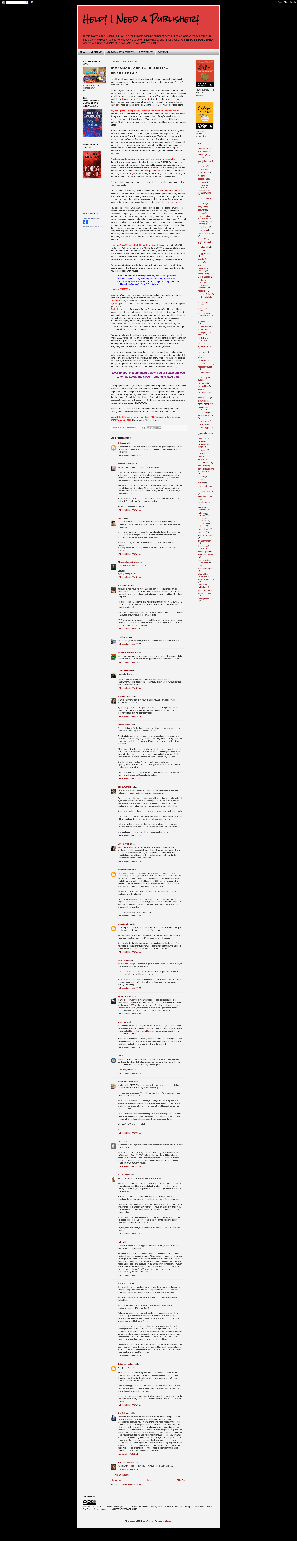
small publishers (205, 486)
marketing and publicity (204, 339)
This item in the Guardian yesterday (138, 99)
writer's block (203, 590)
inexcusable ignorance (203, 304)
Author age (202, 155)
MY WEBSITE (146, 52)
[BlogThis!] (151, 427)
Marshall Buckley (125, 464)
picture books (203, 401)
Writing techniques (206, 599)
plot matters (203, 413)
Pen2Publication (118, 253)
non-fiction (202, 383)
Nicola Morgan (124, 1175)
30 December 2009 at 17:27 (129, 988)
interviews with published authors (205, 314)
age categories (204, 151)
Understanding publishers (204, 561)
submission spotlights (203, 519)
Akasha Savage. (125, 996)
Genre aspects (204, 277)
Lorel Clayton (123, 844)
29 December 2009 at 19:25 (129, 688)
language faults (204, 321)
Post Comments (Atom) (131, 1485)
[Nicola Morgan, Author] (85, 224)
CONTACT (163, 52)
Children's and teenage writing (204, 192)
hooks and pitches (205, 297)
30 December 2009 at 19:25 (129, 1047)
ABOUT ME (96, 52)
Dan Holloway (124, 1283)
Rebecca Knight (125, 696)
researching (203, 441)
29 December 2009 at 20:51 (129, 716)
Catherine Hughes (125, 1364)
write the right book (206, 579)
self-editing (202, 459)
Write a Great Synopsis (203, 575)
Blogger (168, 1521)
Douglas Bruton (124, 870)
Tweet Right (203, 552)
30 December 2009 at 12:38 (129, 952)
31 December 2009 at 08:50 (129, 1133)
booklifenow (137, 199)
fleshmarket (203, 274)
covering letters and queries (204, 217)
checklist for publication (203, 186)
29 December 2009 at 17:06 (129, 577)
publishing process (206, 428)
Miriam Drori (123, 960)
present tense (203, 421)
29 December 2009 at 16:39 (129, 510)
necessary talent (205, 367)
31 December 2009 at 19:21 (129, 1356)
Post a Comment (121, 1475)
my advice (202, 352)
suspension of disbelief (204, 525)
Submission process (203, 514)
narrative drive (204, 364)
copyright (202, 210)
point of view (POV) (206, 416)
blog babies (203, 173)
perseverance (204, 398)
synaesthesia (203, 529)
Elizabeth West (124, 725)
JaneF (120, 1141)
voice (200, 565)
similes (201, 483)
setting (201, 480)
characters (202, 182)
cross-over (202, 230)
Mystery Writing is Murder (128, 573)
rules (200, 456)
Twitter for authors (205, 555)
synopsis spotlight (205, 535)
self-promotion (204, 463)
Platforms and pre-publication (205, 408)
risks (200, 453)
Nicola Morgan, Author (91, 218)
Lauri (120, 518)
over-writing (203, 386)
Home (83, 52)
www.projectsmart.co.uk (155, 171)
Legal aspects (204, 326)
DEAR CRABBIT (205, 242)
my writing (202, 360)
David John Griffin (125, 1082)
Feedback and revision (204, 269)
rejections (202, 438)
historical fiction (204, 294)
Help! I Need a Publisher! (141, 19)
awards (201, 158)
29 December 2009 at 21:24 (129, 778)
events (201, 265)
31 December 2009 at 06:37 (129, 1073)
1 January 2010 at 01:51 (128, 1454)
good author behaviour (203, 286)
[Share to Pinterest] (159, 427)
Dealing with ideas (206, 233)
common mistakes (205, 198)
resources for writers (203, 446)
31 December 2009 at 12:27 (129, 1166)
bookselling (203, 179)
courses (201, 213)
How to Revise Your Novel (140, 1031)
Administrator (124, 924)
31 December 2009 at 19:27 (129, 1405)
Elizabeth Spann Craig (127, 562)
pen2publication (205, 392)
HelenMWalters (124, 787)
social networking (205, 491)
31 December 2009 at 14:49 (129, 1234)
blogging (201, 176)
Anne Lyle (122, 1022)
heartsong (202, 291)
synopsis (201, 532)
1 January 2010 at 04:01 (128, 1469)
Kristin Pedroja (124, 670)
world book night (205, 569)
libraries (201, 330)
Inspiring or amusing (202, 309)
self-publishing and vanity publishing (206, 470)
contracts (202, 204)
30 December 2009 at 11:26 (129, 916)
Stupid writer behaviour (203, 509)
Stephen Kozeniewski (127, 652)
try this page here (172, 202)
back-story (202, 166)
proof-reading (203, 424)
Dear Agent (202, 239)
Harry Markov (124, 585)
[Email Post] (143, 428)
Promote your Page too (91, 226)
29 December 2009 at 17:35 (129, 644)
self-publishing (204, 466)
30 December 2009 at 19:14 (129, 1014)
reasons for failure (205, 433)
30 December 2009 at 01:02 (129, 861)
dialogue (201, 250)
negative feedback (205, 372)
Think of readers (205, 541)
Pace (200, 389)
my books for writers (203, 356)
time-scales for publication (204, 547)
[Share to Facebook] (157, 427)
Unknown (122, 443)
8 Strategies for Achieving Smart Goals (142, 173)
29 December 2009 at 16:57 (129, 554)
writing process (204, 593)
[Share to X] (154, 427)
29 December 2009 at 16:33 (129, 455)
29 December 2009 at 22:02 (129, 835)
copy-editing (203, 207)
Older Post (181, 1480)
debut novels (203, 247)
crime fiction (203, 227)
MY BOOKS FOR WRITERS (121, 52)
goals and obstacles (202, 281)
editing (201, 262)
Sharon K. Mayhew (126, 1462)
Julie (120, 1242)
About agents (203, 148)
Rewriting (202, 450)
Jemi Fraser (123, 637)
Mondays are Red (205, 347)
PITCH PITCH (204, 404)
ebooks (201, 259)
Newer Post (116, 1480)
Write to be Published (202, 586)
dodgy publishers (205, 253)
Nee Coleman (123, 1413)
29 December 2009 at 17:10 (129, 629)
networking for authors (204, 379)
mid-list (201, 343)
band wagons (203, 169)
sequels (201, 477)
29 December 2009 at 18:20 (129, 662)
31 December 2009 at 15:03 (129, 1275)
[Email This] (148, 427)
